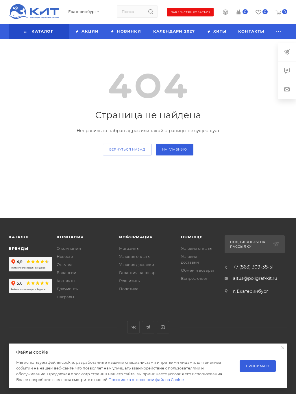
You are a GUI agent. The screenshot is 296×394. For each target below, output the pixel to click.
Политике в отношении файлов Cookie (146, 379)
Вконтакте (133, 327)
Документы (68, 288)
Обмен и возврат (197, 270)
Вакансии (66, 272)
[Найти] (151, 11)
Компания (70, 236)
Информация (136, 236)
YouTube (163, 327)
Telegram (148, 327)
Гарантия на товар (137, 272)
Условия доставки (136, 264)
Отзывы (64, 264)
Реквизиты (129, 280)
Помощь (192, 236)
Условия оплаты (134, 256)
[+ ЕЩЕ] (278, 31)
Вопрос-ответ (194, 278)
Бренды (18, 248)
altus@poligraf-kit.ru (255, 278)
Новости (65, 256)
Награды (65, 296)
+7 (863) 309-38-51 (253, 267)
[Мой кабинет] (225, 12)
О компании (69, 248)
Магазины (129, 248)
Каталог (19, 236)
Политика (128, 288)
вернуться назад (127, 149)
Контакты (66, 280)
